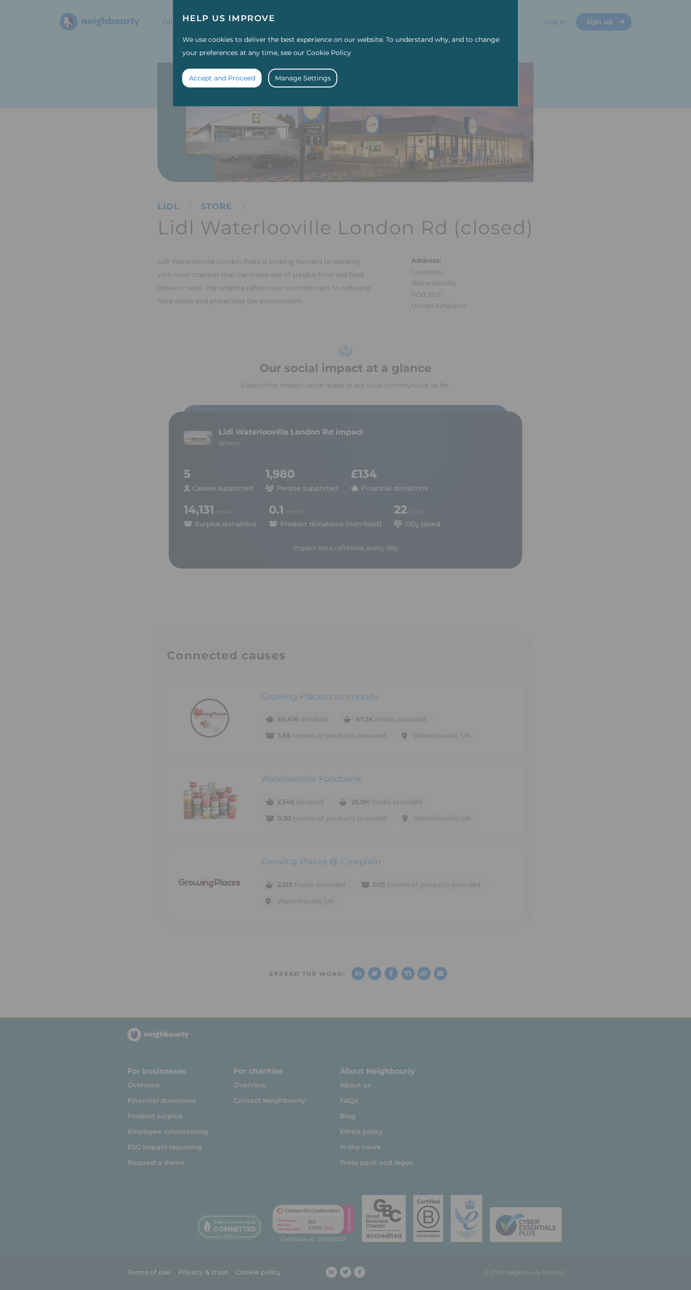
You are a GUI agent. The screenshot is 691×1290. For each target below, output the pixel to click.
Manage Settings (303, 78)
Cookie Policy (328, 52)
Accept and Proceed (222, 78)
